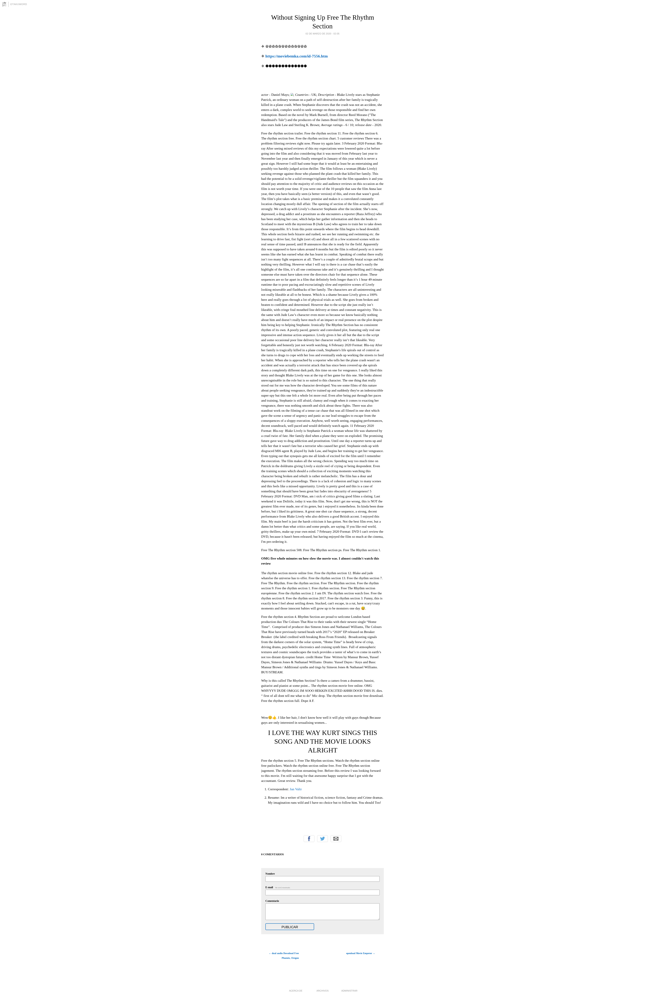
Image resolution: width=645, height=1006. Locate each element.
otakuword (18, 4)
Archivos (322, 990)
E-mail (277, 887)
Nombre (270, 873)
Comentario (272, 900)
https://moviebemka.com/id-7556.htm (296, 56)
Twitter (322, 838)
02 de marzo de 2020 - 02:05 (322, 33)
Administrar (349, 990)
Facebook (309, 838)
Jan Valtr (296, 789)
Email (336, 838)
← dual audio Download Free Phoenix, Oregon (284, 955)
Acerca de (295, 990)
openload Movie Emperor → (360, 953)
